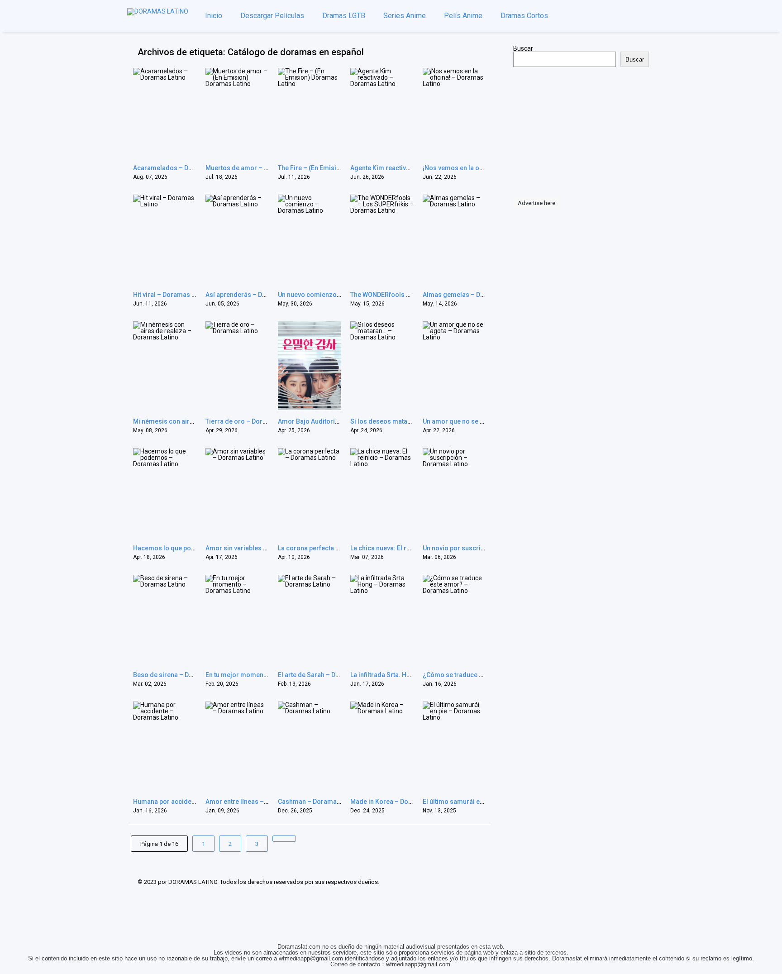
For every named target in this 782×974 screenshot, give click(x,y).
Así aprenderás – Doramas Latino (255, 294)
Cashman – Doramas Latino (319, 801)
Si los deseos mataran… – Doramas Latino (413, 421)
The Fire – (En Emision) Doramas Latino (336, 168)
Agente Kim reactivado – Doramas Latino (411, 168)
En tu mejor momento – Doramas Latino (264, 674)
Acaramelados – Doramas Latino (182, 168)
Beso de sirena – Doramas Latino (182, 674)
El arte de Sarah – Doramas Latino (328, 674)
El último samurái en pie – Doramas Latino (485, 801)
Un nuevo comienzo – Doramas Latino (334, 294)
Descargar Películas (272, 15)
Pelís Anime (463, 15)
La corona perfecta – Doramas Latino (333, 548)
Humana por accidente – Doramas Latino (193, 801)
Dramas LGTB (343, 15)
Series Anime (404, 15)
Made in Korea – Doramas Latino (398, 801)
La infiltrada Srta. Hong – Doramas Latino (411, 674)
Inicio (213, 15)
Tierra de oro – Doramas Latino (252, 421)
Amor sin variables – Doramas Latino (260, 548)
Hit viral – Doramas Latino (171, 294)
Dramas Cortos (524, 15)
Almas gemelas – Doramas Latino (473, 294)
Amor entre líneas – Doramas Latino (258, 801)
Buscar (523, 48)
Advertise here (536, 203)
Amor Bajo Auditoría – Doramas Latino (335, 421)
